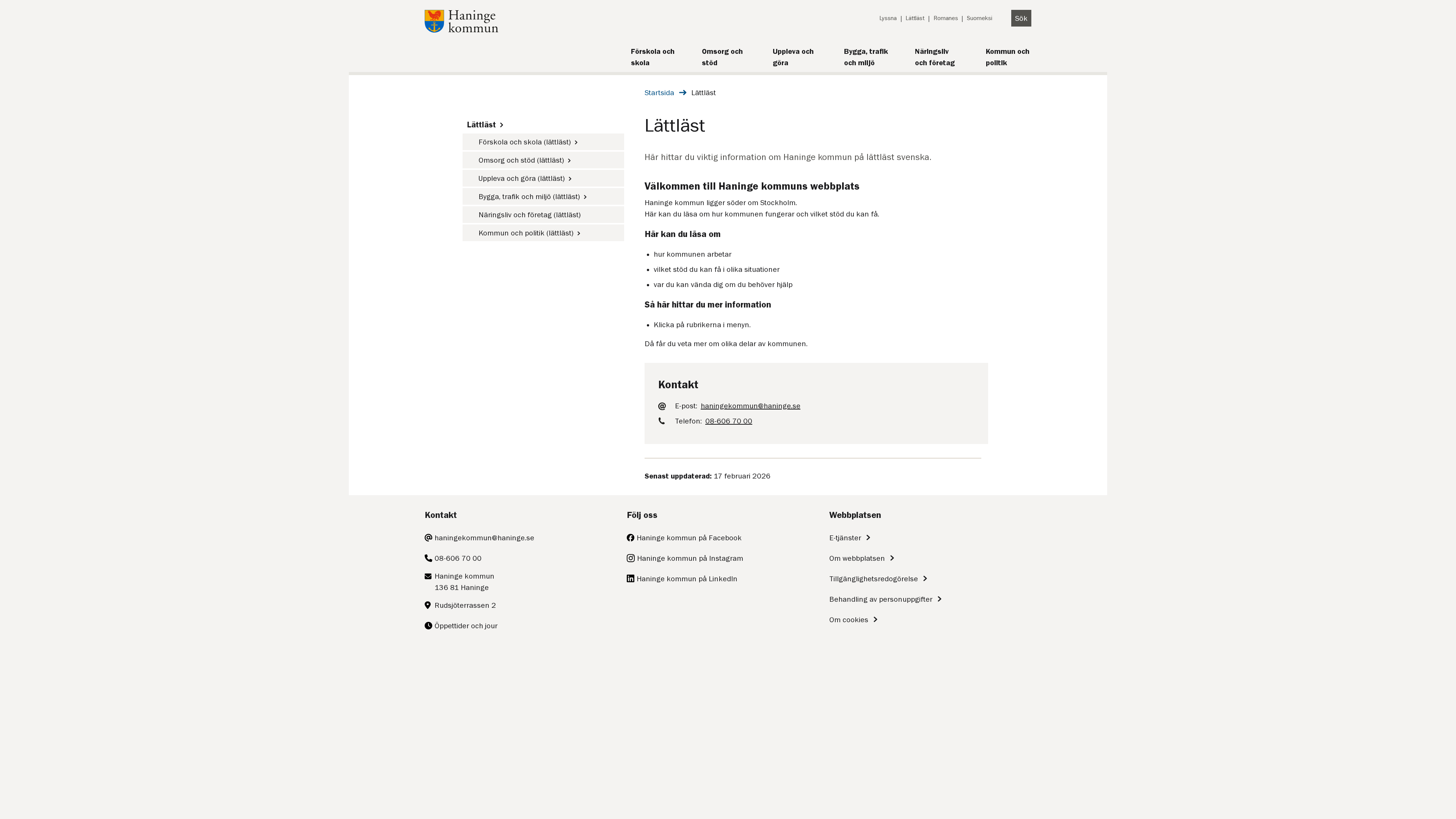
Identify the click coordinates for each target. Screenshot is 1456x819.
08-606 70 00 (458, 558)
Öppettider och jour (466, 625)
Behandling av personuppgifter (880, 599)
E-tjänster (845, 537)
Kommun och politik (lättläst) (526, 233)
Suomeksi (979, 18)
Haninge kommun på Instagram (690, 558)
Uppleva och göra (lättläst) (522, 178)
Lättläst (914, 18)
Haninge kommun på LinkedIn (687, 578)
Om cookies (848, 619)
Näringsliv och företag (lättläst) (530, 214)
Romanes (946, 18)
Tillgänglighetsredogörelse (873, 578)
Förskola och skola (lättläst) (525, 142)
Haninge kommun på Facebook (689, 537)
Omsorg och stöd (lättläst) (521, 160)
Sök (1021, 18)
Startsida (659, 92)
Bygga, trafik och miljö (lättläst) (529, 196)
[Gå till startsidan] (461, 30)
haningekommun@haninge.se (484, 537)
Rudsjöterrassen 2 (465, 605)
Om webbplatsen (857, 558)
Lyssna (888, 18)
